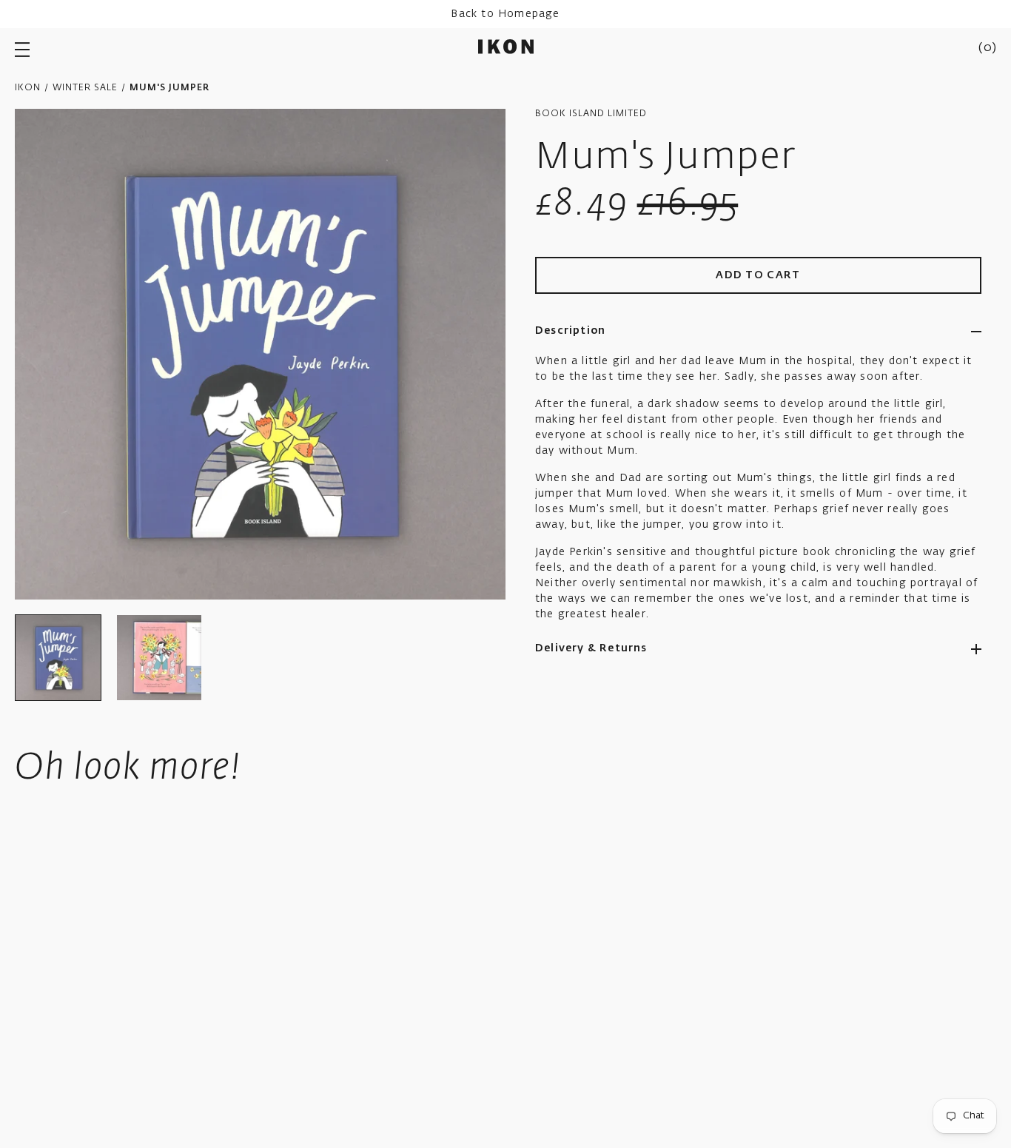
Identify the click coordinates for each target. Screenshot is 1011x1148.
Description (570, 331)
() (987, 48)
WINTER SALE (85, 88)
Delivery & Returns (591, 648)
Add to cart (758, 275)
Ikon (28, 88)
